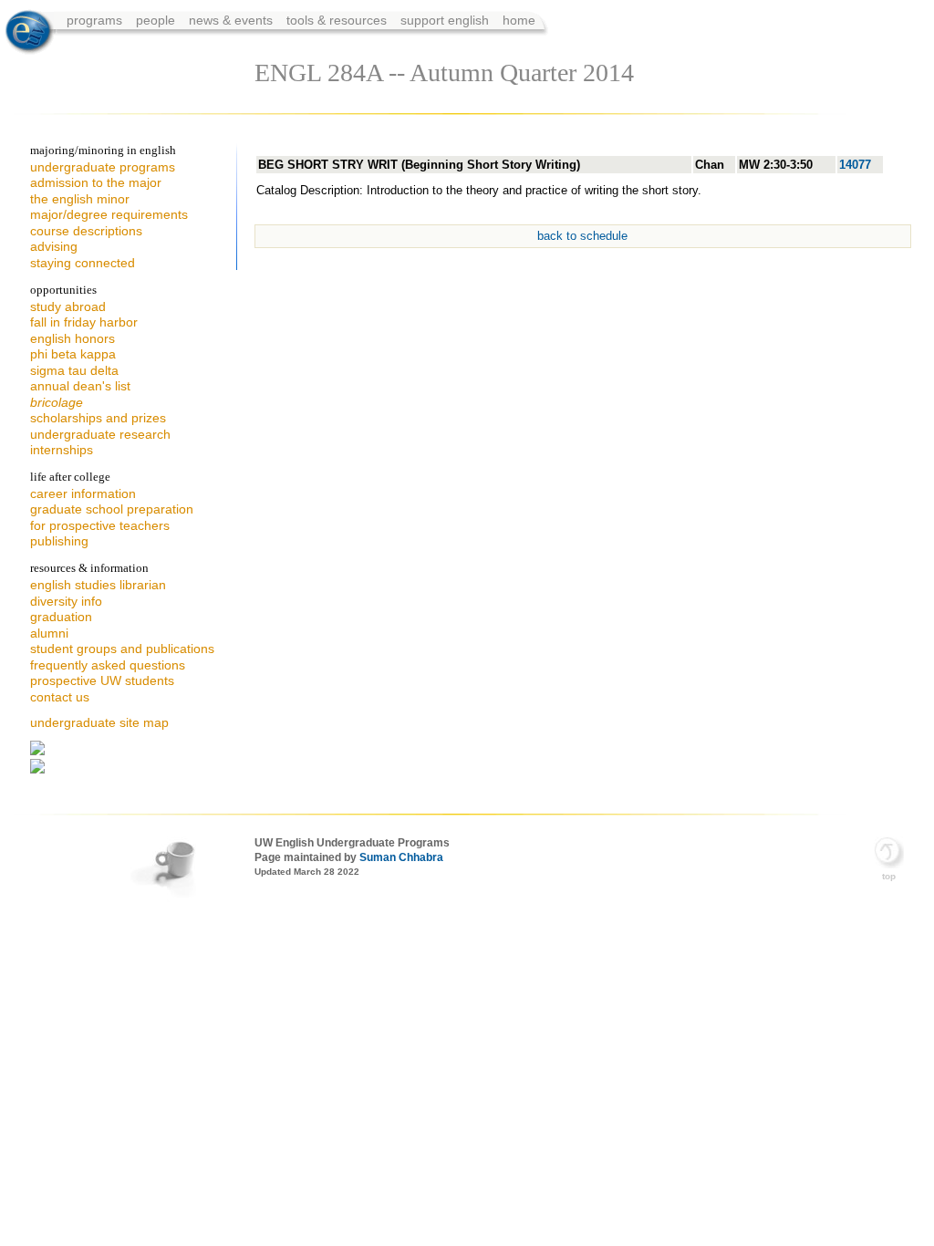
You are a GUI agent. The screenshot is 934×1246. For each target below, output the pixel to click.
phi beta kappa (73, 354)
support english (444, 20)
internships (61, 449)
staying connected (82, 262)
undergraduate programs (102, 167)
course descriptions (86, 230)
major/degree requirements (109, 214)
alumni (49, 633)
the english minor (80, 199)
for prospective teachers (100, 525)
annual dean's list (80, 386)
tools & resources (338, 20)
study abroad (68, 306)
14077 (855, 164)
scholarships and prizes (98, 417)
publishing (59, 541)
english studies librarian (98, 584)
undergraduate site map (99, 722)
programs (96, 20)
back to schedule (582, 236)
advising (54, 246)
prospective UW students (102, 680)
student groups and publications (122, 648)
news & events (232, 20)
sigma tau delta (74, 370)
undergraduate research (100, 434)
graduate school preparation (111, 509)
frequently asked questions (107, 665)
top (889, 876)
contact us (59, 697)
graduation (61, 616)
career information (83, 493)
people (157, 20)
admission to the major (95, 182)
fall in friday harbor (84, 322)
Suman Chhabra (401, 857)
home (519, 20)
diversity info (66, 601)
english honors (72, 338)
